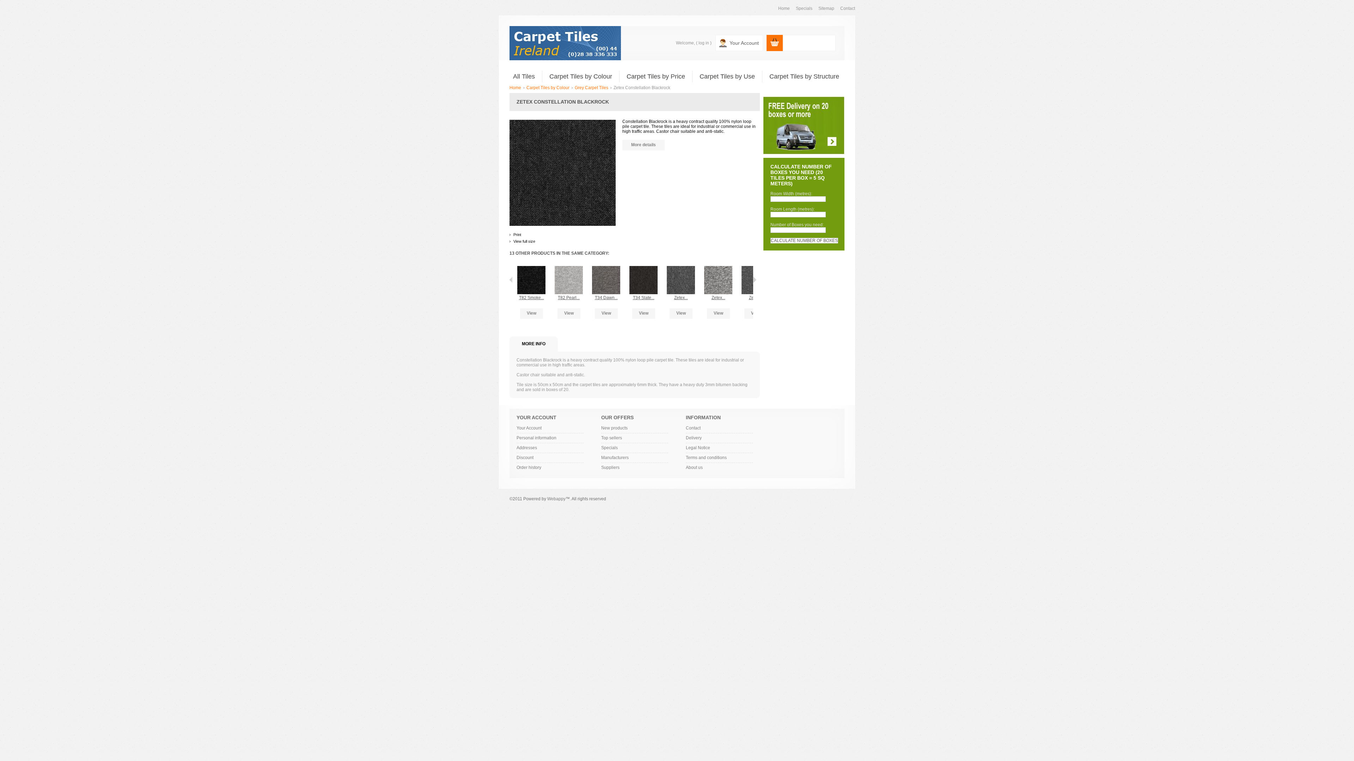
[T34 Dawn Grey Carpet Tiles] (606, 269)
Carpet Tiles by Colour (580, 76)
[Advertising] (804, 99)
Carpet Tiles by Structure (804, 76)
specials (804, 8)
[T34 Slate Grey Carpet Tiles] (643, 269)
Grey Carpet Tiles (591, 87)
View (531, 313)
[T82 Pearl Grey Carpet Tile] (569, 269)
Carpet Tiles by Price (656, 76)
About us (694, 467)
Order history (529, 467)
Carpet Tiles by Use (727, 76)
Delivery (694, 437)
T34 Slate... (643, 297)
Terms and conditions (706, 457)
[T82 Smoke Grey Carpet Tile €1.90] (531, 269)
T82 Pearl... (569, 297)
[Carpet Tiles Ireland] (565, 43)
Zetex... (681, 297)
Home (515, 87)
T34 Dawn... (606, 297)
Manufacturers (615, 457)
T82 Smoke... (531, 297)
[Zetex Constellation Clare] (718, 269)
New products (614, 428)
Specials (609, 447)
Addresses (527, 447)
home (784, 8)
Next (754, 280)
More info (533, 343)
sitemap (826, 8)
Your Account (744, 43)
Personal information (536, 437)
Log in (704, 43)
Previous (511, 280)
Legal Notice (698, 447)
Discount (525, 457)
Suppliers (610, 467)
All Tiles (524, 76)
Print (517, 235)
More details (643, 144)
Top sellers (611, 437)
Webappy (556, 498)
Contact (693, 428)
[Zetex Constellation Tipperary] (681, 269)
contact (847, 8)
